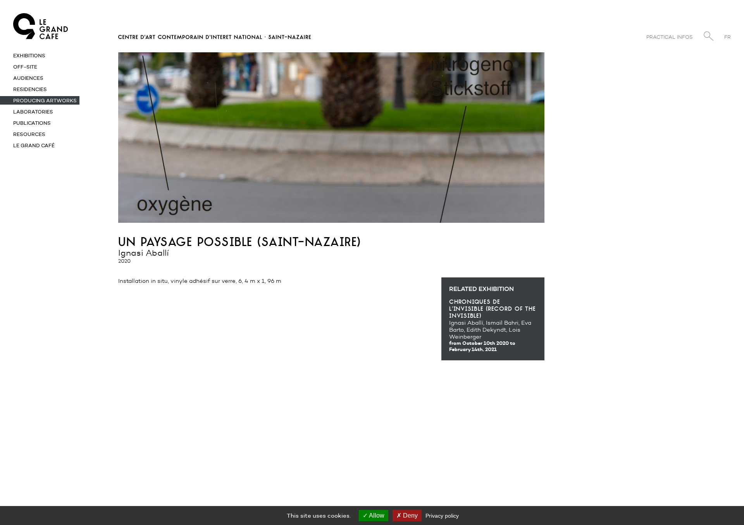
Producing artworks (45, 100)
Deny (409, 515)
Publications (32, 123)
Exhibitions (29, 55)
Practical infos (669, 37)
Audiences (28, 78)
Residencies (30, 89)
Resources (29, 134)
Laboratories (33, 111)
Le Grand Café (34, 145)
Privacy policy (442, 516)
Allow (376, 515)
